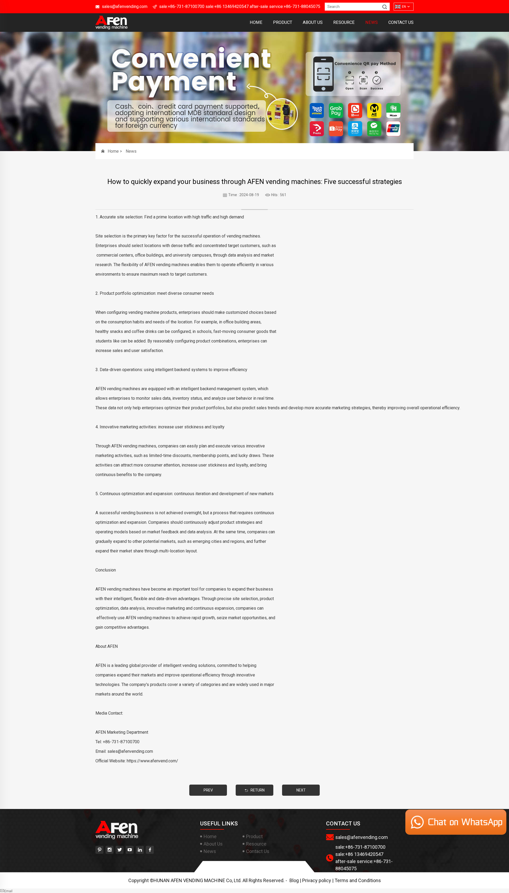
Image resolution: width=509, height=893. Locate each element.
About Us (313, 22)
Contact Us (401, 22)
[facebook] (150, 850)
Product (282, 22)
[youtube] (130, 850)
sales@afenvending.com (124, 6)
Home (256, 22)
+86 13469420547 (231, 6)
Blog (294, 880)
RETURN (258, 790)
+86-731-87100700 (186, 6)
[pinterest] (99, 850)
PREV (208, 790)
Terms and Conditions (358, 880)
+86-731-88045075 (302, 6)
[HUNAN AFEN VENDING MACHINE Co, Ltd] (111, 27)
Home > (115, 151)
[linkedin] (140, 850)
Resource (344, 22)
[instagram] (109, 850)
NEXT (301, 790)
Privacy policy (316, 880)
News (371, 22)
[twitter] (120, 850)
